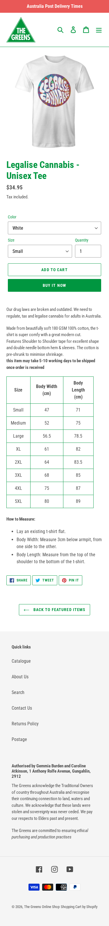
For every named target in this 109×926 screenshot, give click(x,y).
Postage (19, 739)
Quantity (81, 240)
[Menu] (98, 29)
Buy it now (54, 285)
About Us (20, 676)
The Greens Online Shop (42, 907)
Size (11, 240)
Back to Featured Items (59, 609)
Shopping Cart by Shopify (79, 907)
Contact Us (22, 708)
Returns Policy (25, 723)
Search (18, 692)
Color (12, 217)
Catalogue (21, 661)
